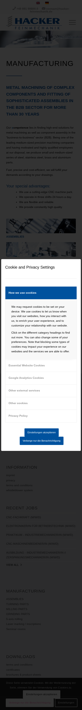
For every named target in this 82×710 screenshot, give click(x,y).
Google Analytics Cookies (26, 377)
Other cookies (18, 403)
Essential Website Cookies (27, 365)
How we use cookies (22, 292)
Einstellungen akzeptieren (41, 432)
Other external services (24, 390)
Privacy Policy (18, 415)
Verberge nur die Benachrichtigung (42, 440)
